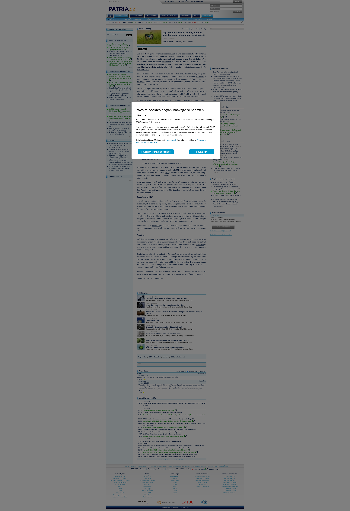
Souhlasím (201, 152)
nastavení (171, 140)
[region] (176, 130)
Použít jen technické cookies (156, 152)
